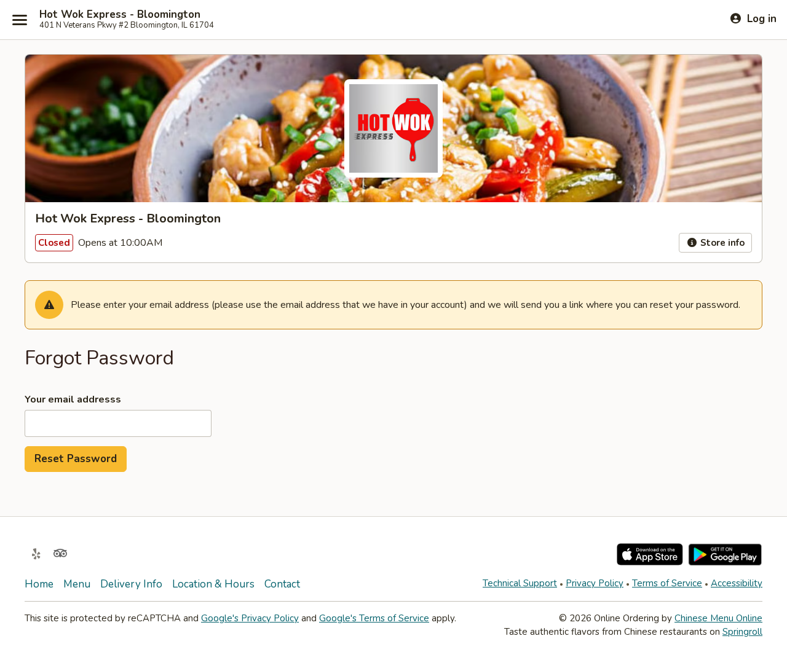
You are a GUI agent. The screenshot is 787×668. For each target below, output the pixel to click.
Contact (282, 584)
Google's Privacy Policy (250, 618)
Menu (76, 584)
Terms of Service (667, 583)
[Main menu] (19, 19)
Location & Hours (213, 584)
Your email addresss (73, 399)
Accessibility (736, 583)
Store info (721, 243)
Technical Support (520, 583)
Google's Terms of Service (374, 618)
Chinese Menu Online (718, 618)
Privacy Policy (594, 583)
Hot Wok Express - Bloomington (119, 15)
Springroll (742, 632)
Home (39, 584)
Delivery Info (131, 584)
